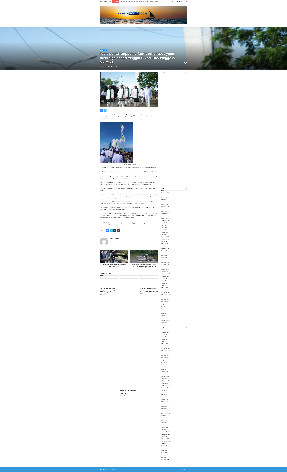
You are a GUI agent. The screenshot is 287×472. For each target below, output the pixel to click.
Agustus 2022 (165, 304)
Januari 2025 (165, 236)
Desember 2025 (166, 211)
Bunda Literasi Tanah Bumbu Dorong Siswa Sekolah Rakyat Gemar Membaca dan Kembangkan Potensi (108, 291)
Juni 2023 (164, 280)
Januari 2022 (165, 320)
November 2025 (166, 213)
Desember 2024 (166, 239)
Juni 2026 (164, 197)
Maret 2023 (165, 287)
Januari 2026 (165, 209)
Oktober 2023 (165, 271)
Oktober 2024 (165, 243)
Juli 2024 (164, 250)
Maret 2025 (165, 232)
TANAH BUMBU (108, 30)
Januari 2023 (165, 292)
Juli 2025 (164, 222)
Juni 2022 (164, 308)
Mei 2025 (164, 227)
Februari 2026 (165, 206)
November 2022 (166, 297)
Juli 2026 (164, 195)
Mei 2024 (164, 255)
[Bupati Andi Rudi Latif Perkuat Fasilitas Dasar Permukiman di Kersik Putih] (129, 333)
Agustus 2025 (165, 220)
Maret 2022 (165, 315)
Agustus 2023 (165, 276)
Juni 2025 (164, 225)
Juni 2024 (164, 253)
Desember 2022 (166, 294)
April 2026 (164, 202)
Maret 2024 (165, 260)
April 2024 (164, 257)
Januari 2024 (165, 264)
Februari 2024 (165, 262)
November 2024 (166, 241)
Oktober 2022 (165, 299)
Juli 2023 (164, 278)
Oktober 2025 (165, 216)
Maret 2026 (165, 204)
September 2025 (166, 218)
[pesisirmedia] (143, 15)
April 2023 (164, 285)
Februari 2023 (165, 290)
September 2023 (166, 273)
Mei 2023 (164, 283)
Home (102, 30)
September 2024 (166, 246)
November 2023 (166, 269)
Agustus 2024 (165, 248)
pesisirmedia (114, 238)
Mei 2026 (164, 199)
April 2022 (164, 313)
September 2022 (166, 301)
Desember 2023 (166, 267)
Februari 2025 (165, 234)
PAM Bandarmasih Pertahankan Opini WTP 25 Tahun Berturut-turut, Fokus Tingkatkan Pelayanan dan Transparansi (146, 1)
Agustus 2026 (165, 192)
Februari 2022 (165, 318)
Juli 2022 (164, 306)
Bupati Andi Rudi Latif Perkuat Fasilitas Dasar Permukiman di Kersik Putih (128, 392)
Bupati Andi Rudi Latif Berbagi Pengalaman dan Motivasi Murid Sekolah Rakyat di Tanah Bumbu (149, 290)
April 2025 (164, 229)
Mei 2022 (164, 311)
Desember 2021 (166, 322)
